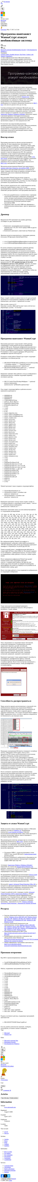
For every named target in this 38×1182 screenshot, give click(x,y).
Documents (7, 1156)
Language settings (6, 1178)
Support (13, 1178)
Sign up (6, 1133)
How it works (8, 1151)
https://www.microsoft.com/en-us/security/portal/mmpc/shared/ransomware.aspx (18, 944)
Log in (6, 1131)
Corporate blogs (8, 1165)
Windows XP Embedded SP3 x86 (16, 920)
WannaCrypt (25, 97)
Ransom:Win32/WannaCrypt (25, 866)
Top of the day (5, 1098)
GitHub (11, 1066)
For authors (7, 1153)
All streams (7, 1)
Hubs (5, 1142)
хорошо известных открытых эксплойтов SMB (15, 168)
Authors (6, 1144)
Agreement (7, 1158)
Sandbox (6, 1145)
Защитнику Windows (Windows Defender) (13, 114)
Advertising (7, 1167)
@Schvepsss (4, 1080)
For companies (8, 1155)
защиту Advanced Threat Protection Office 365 (22, 884)
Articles (6, 1139)
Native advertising (9, 1169)
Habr (10, 1180)
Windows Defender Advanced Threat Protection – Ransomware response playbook (18, 902)
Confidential (7, 1159)
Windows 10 (17, 830)
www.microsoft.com (10, 1107)
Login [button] (2, 11)
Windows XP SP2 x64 (19, 918)
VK (8, 1066)
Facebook (3, 1066)
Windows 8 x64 (8, 922)
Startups (6, 1172)
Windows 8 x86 (31, 920)
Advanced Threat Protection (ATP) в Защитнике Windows (17, 893)
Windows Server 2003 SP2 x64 (18, 917)
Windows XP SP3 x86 (13, 928)
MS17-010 (4, 163)
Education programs (9, 1170)
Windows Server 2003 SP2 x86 (16, 926)
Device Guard (33, 874)
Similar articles (14, 1098)
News (6, 1141)
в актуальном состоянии (15, 832)
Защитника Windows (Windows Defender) (20, 865)
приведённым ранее (30, 854)
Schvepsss (3, 29)
